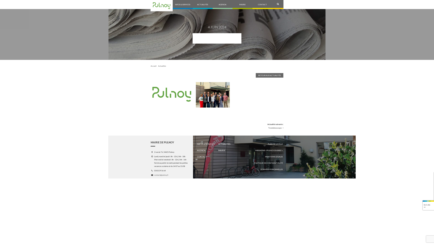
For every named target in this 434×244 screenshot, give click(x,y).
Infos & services (206, 144)
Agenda (201, 150)
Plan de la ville (275, 144)
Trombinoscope (275, 128)
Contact (202, 156)
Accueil (153, 66)
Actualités (162, 66)
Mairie (221, 150)
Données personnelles (271, 169)
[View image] (213, 95)
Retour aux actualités (269, 75)
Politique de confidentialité (268, 163)
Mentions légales (274, 157)
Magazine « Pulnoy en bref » (269, 150)
